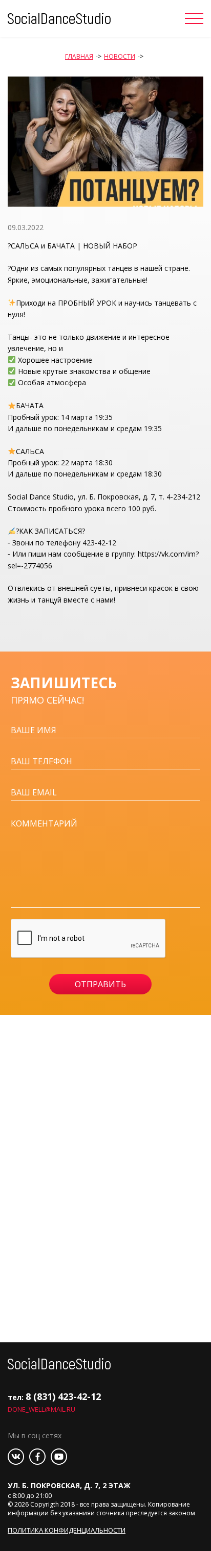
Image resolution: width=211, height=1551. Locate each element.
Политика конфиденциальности (66, 1530)
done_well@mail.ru (41, 1409)
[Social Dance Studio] (59, 17)
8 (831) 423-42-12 (63, 1396)
